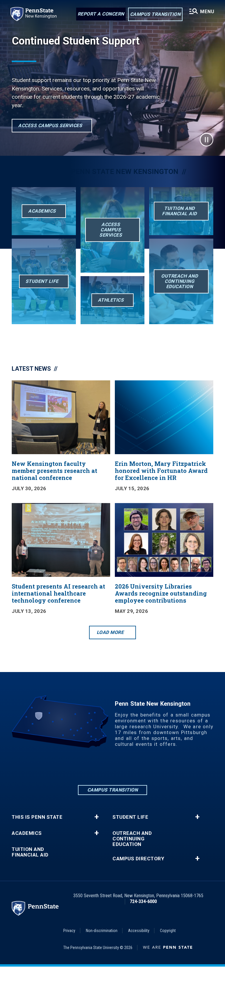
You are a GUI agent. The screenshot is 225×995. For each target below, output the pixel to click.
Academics (27, 833)
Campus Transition (155, 14)
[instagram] (112, 768)
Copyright (168, 930)
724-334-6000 (143, 901)
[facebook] (97, 768)
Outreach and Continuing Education (132, 838)
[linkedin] (82, 768)
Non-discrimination (101, 930)
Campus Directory (138, 858)
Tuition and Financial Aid (30, 852)
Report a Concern (101, 14)
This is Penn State (37, 817)
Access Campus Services (50, 125)
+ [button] (96, 817)
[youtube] (143, 768)
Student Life (130, 817)
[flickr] (128, 768)
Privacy (69, 930)
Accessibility (138, 930)
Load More (110, 632)
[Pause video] (206, 139)
